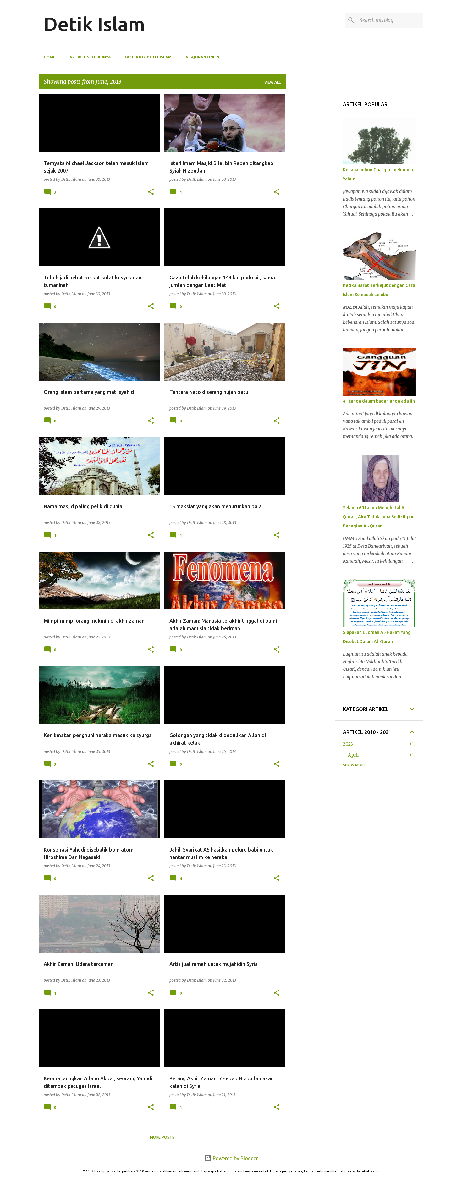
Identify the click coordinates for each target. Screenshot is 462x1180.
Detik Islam (94, 24)
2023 (348, 744)
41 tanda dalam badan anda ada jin (379, 401)
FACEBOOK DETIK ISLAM (148, 57)
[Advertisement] (309, 131)
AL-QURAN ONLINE (203, 57)
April (353, 755)
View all (272, 82)
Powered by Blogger (235, 1158)
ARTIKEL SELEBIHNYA (90, 57)
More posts (162, 1137)
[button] (151, 192)
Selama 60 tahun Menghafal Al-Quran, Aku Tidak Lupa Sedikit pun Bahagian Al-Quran (379, 516)
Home (50, 57)
